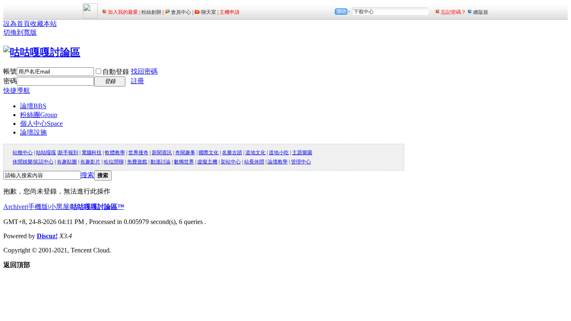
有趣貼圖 (67, 162)
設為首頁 (16, 23)
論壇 (33, 106)
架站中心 (231, 162)
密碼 (10, 80)
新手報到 (68, 152)
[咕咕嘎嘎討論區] (41, 52)
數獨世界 (184, 162)
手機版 (38, 206)
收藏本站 (43, 23)
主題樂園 (302, 152)
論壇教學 (278, 162)
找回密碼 (144, 71)
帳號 (10, 71)
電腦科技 (92, 152)
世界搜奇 (138, 152)
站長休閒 (254, 162)
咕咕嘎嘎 (46, 152)
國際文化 (209, 152)
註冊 (137, 80)
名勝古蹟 (232, 152)
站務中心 (23, 152)
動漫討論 (160, 162)
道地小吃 (279, 152)
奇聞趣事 (185, 152)
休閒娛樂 (23, 162)
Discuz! (47, 235)
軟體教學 (115, 152)
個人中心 (41, 123)
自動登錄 (115, 71)
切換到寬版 (20, 32)
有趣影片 (90, 162)
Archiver (15, 206)
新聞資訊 (162, 152)
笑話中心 (43, 162)
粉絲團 (38, 114)
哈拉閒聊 (114, 162)
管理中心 (301, 162)
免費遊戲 (137, 162)
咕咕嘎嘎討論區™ (97, 206)
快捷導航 (16, 90)
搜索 (87, 174)
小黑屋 (59, 206)
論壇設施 (33, 132)
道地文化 (255, 152)
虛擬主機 (207, 162)
